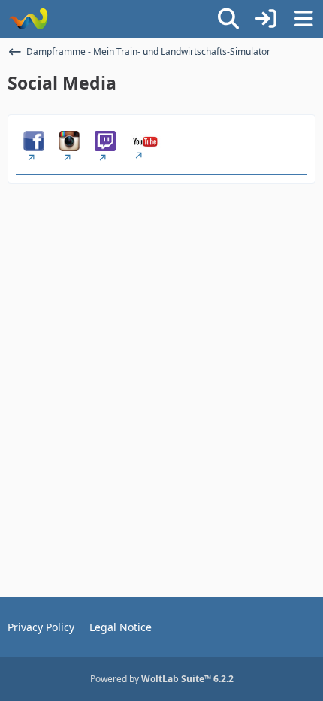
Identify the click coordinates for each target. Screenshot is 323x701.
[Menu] (303, 19)
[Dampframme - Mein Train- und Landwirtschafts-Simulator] (28, 19)
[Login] (266, 19)
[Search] (228, 19)
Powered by (162, 678)
